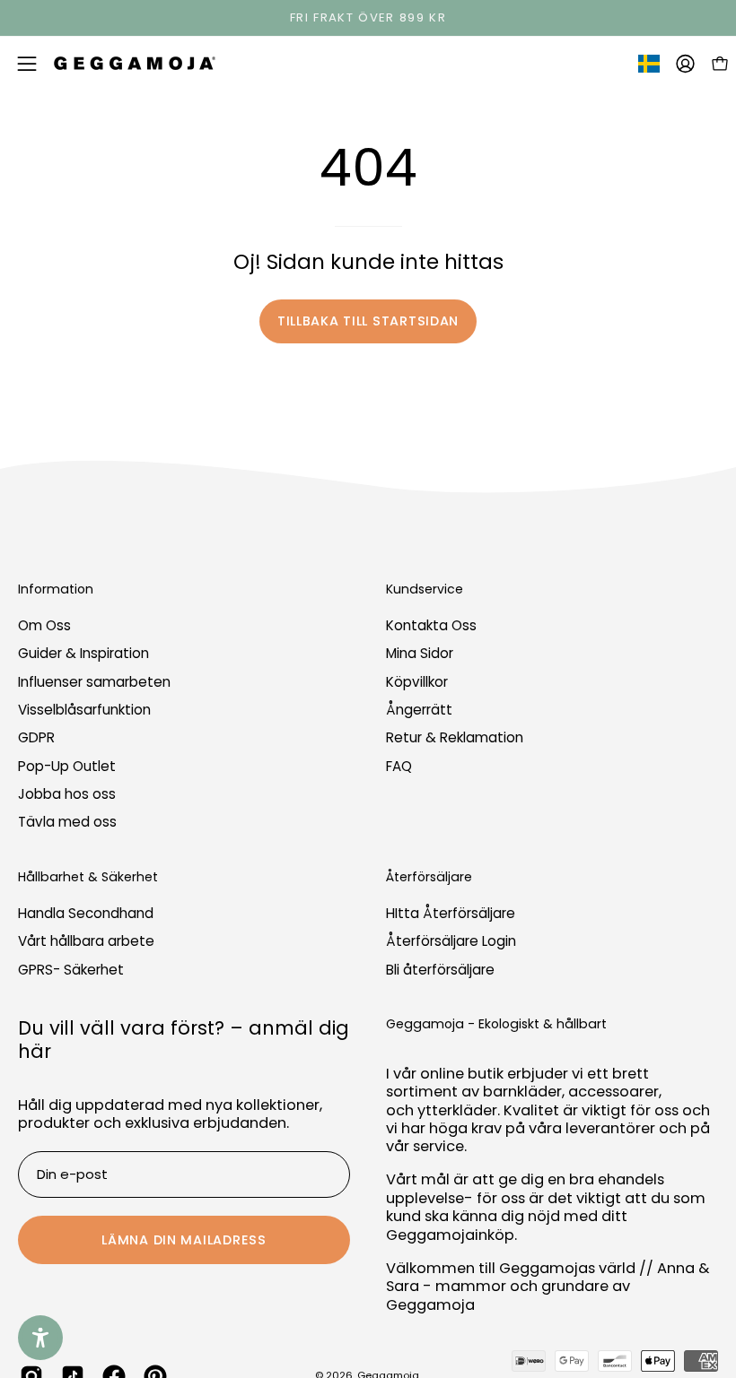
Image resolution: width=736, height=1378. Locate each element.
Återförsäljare (429, 878)
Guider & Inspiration (83, 654)
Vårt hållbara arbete (86, 941)
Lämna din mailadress (183, 1240)
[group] (368, 18)
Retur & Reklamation (454, 738)
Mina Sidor (419, 654)
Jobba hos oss (67, 793)
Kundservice (424, 590)
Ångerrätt (419, 709)
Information (55, 590)
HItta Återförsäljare (450, 913)
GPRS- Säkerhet (71, 969)
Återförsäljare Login (451, 941)
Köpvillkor (417, 681)
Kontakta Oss (431, 625)
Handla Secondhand (85, 913)
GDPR (36, 738)
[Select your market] (649, 67)
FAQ (399, 766)
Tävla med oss (67, 822)
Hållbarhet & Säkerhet (88, 878)
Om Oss (44, 625)
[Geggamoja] (134, 63)
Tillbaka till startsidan (368, 321)
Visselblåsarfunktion (84, 709)
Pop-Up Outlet (67, 766)
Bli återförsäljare (440, 969)
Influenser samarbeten (94, 681)
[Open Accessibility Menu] (40, 1337)
